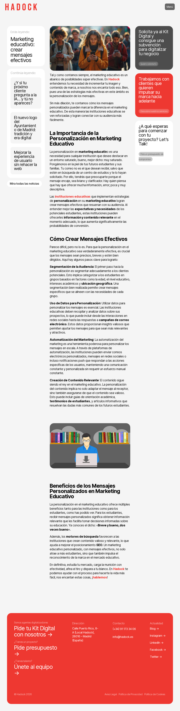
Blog (154, 628)
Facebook (158, 649)
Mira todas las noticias (24, 183)
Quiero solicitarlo (148, 64)
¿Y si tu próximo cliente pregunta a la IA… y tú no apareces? (25, 92)
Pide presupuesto (35, 650)
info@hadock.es (123, 637)
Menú (170, 6)
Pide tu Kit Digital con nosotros (34, 631)
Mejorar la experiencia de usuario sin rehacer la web (25, 160)
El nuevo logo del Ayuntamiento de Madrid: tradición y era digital (25, 127)
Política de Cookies (154, 694)
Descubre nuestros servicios (154, 111)
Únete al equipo (33, 669)
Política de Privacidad (131, 694)
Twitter (156, 656)
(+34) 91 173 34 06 (124, 629)
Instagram (158, 635)
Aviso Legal (111, 694)
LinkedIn (156, 642)
